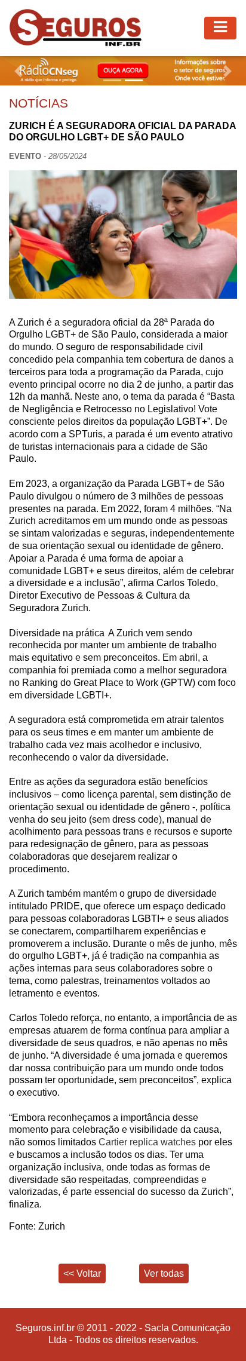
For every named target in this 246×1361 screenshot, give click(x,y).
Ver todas (164, 1273)
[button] (18, 70)
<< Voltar (82, 1273)
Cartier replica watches (148, 1142)
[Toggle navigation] (220, 28)
